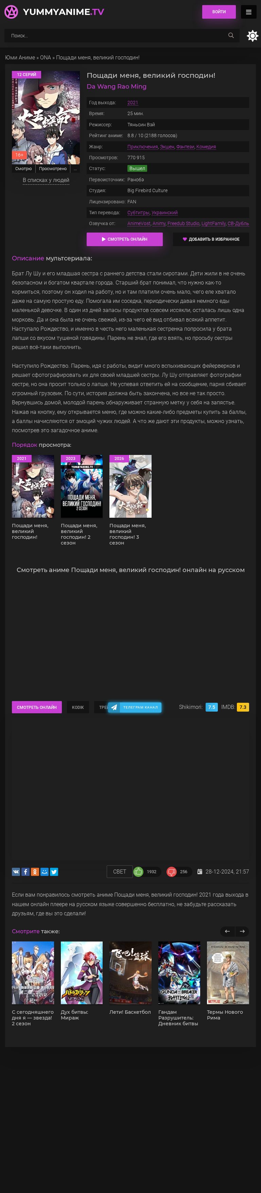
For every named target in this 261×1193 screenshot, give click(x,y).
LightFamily (214, 223)
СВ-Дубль (238, 223)
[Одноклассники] (35, 872)
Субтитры (138, 212)
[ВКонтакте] (16, 872)
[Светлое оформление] (252, 36)
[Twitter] (54, 872)
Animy (159, 223)
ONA (45, 57)
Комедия (206, 146)
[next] (242, 931)
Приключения (142, 146)
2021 (132, 102)
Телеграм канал (140, 707)
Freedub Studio (183, 223)
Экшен (167, 146)
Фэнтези (185, 146)
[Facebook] (25, 872)
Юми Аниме (20, 57)
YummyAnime (63, 11)
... (75, 168)
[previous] (227, 931)
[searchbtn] (231, 35)
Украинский (165, 212)
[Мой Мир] (44, 872)
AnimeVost (139, 223)
